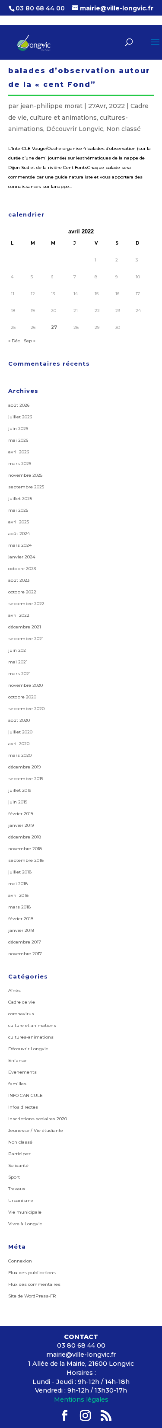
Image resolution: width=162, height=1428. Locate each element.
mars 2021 (19, 673)
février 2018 (20, 918)
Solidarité (18, 1165)
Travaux (16, 1189)
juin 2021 (18, 650)
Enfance (17, 1060)
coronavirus (21, 1014)
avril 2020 (18, 743)
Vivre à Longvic (25, 1224)
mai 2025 (18, 510)
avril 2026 (18, 452)
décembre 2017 (24, 942)
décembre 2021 (24, 627)
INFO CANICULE (25, 1095)
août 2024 (19, 533)
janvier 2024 (21, 557)
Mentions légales (81, 1399)
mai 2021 (18, 662)
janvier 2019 (21, 825)
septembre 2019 (25, 778)
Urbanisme (20, 1200)
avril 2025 (18, 522)
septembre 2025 (26, 487)
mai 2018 (18, 883)
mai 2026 (18, 440)
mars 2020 (20, 755)
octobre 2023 (22, 568)
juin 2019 (17, 802)
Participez (19, 1154)
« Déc (14, 341)
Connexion (20, 1261)
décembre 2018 (24, 837)
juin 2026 (18, 428)
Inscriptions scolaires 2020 (37, 1119)
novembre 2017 (25, 953)
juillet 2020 (20, 732)
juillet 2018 (20, 872)
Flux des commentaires (34, 1284)
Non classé (123, 129)
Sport (14, 1177)
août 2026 (18, 405)
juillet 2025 (20, 498)
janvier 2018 (21, 930)
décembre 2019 (24, 767)
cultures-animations (31, 1037)
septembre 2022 (26, 603)
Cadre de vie (21, 1002)
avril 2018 (18, 895)
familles (17, 1084)
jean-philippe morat (51, 106)
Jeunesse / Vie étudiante (35, 1130)
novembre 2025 (25, 475)
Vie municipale (24, 1212)
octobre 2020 (22, 697)
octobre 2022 (22, 592)
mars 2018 (19, 907)
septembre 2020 (26, 708)
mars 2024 (20, 545)
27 (54, 327)
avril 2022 (18, 615)
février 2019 (20, 813)
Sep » (29, 341)
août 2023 (18, 580)
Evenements (22, 1072)
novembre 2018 (25, 848)
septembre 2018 (26, 860)
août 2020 (19, 720)
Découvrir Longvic (74, 129)
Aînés (14, 990)
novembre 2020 (25, 685)
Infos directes (23, 1107)
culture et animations (63, 117)
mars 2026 (19, 463)
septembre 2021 (26, 638)
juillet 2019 (19, 790)
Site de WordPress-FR (32, 1296)
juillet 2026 (20, 417)
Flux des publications (32, 1272)
